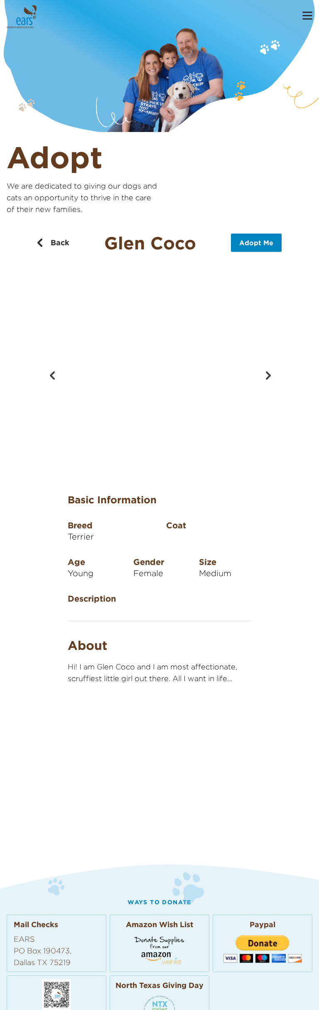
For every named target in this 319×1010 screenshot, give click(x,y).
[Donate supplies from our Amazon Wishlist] (159, 949)
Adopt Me (256, 242)
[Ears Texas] (22, 17)
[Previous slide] (52, 374)
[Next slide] (267, 374)
